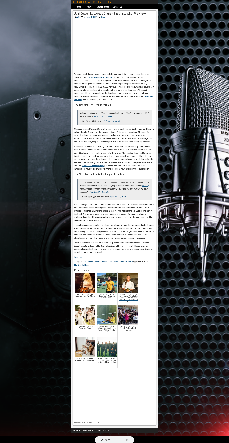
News (89, 7)
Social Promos (103, 7)
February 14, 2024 (111, 121)
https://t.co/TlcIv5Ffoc (103, 116)
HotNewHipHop (81, 265)
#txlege (145, 185)
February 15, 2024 (90, 17)
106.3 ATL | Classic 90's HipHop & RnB (92, 2)
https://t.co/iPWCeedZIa (98, 192)
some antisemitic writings (93, 165)
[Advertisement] (114, 46)
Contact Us (117, 7)
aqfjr (78, 17)
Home (78, 7)
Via (76, 257)
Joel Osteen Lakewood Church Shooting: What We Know (110, 14)
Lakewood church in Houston (99, 77)
